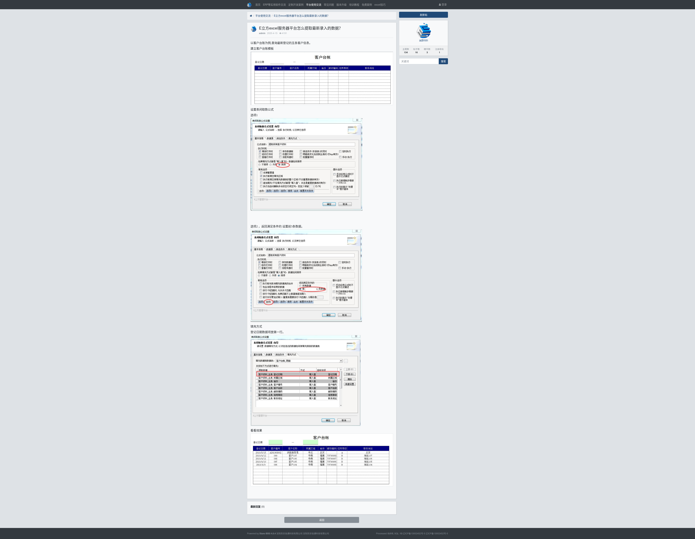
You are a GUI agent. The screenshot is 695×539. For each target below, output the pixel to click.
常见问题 (329, 4)
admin (262, 33)
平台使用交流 (313, 4)
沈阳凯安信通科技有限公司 (316, 533)
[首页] (251, 16)
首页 (257, 4)
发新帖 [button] (423, 14)
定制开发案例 (296, 4)
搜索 (443, 61)
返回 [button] (321, 520)
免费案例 (367, 4)
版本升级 (341, 4)
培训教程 (354, 4)
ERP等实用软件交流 (274, 4)
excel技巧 (380, 4)
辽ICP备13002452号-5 (437, 533)
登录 (444, 4)
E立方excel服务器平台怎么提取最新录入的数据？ (302, 15)
